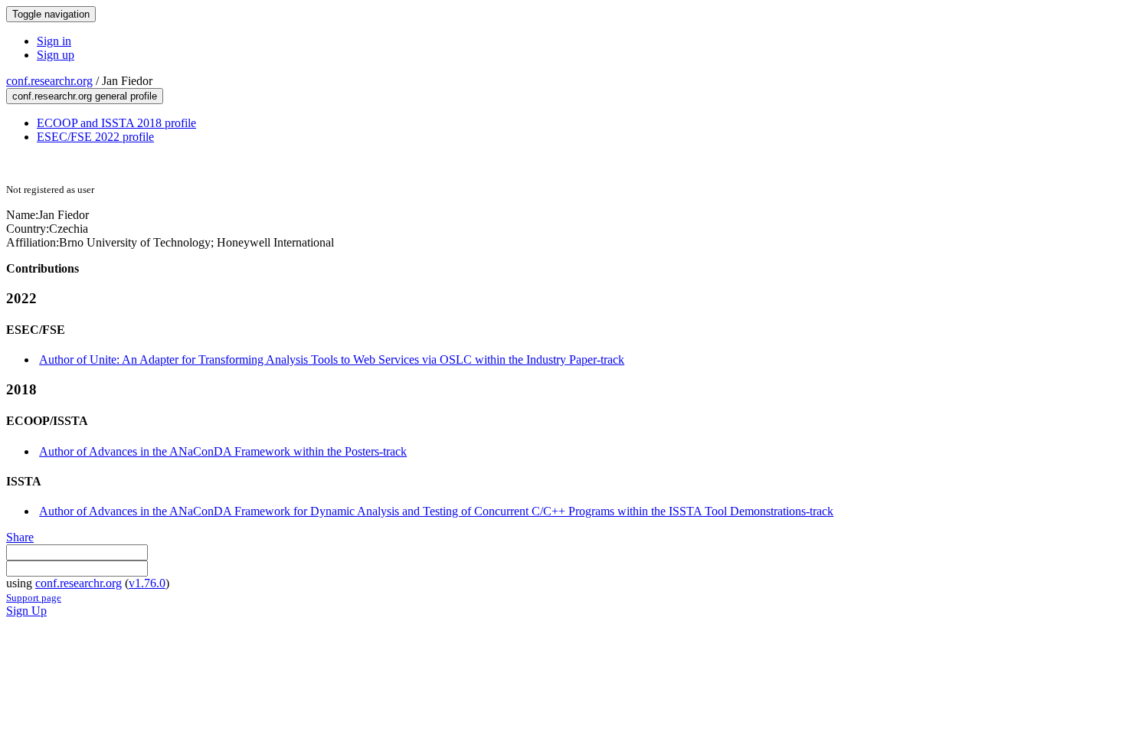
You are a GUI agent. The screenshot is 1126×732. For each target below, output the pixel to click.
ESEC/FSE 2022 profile (95, 136)
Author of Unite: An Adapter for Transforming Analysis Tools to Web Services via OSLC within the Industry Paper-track (331, 359)
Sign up (55, 54)
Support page (33, 597)
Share (20, 537)
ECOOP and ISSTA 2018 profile (116, 122)
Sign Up (26, 610)
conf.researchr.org (49, 80)
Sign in (54, 40)
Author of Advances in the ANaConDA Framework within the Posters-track (223, 451)
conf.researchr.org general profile (84, 96)
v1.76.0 (147, 583)
